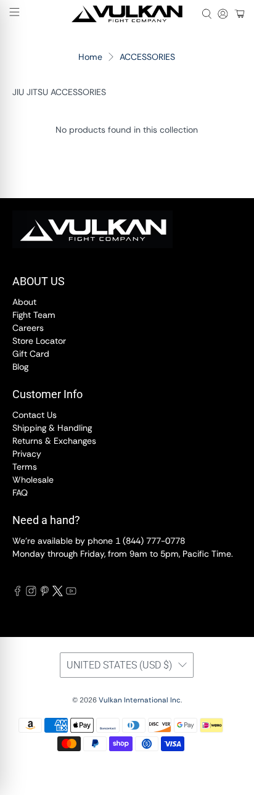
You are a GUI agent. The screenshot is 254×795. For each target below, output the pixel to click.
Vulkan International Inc (140, 700)
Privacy (26, 453)
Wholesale (33, 479)
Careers (28, 327)
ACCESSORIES (147, 56)
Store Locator (39, 340)
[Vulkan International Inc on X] (57, 593)
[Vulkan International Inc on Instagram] (31, 593)
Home (90, 56)
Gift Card (30, 353)
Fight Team (33, 314)
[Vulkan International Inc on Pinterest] (44, 593)
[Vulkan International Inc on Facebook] (17, 593)
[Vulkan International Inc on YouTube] (71, 593)
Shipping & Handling (52, 427)
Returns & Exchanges (54, 440)
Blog (20, 366)
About (24, 301)
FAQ (20, 492)
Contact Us (34, 414)
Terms (24, 466)
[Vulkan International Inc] (126, 14)
